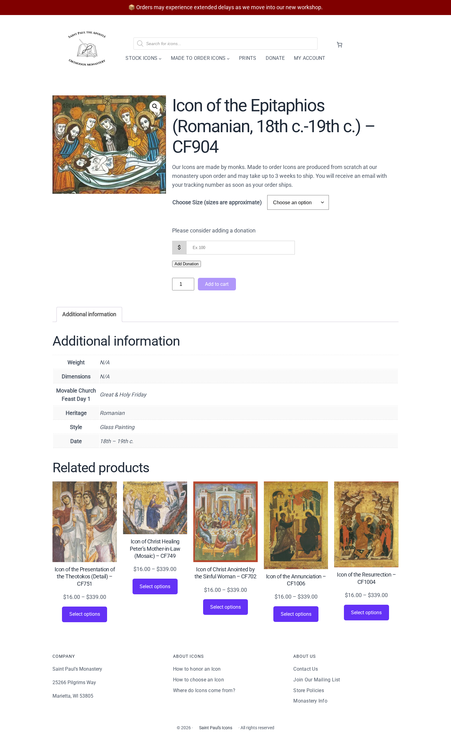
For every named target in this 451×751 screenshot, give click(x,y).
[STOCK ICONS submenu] (160, 58)
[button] (154, 106)
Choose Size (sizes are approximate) (217, 202)
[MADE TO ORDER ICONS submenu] (228, 58)
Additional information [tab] (89, 314)
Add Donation (187, 264)
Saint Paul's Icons (215, 727)
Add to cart (217, 284)
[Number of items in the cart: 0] (339, 45)
